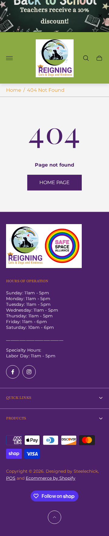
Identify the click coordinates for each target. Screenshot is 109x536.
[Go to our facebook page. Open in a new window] (12, 372)
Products (16, 418)
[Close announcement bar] (100, 16)
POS (10, 478)
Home (13, 90)
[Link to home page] (44, 247)
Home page (54, 182)
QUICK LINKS (18, 397)
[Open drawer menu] (9, 58)
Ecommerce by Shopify (50, 478)
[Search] (86, 58)
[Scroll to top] (54, 517)
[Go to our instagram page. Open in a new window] (29, 372)
